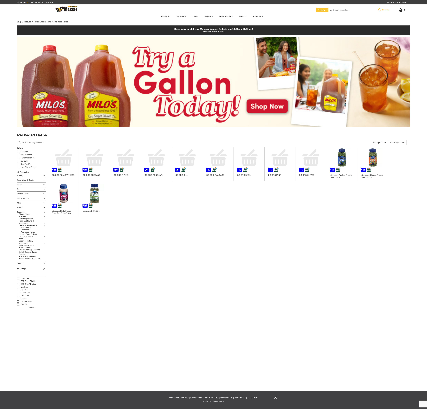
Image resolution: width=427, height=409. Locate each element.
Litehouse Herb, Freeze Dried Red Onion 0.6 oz (61, 212)
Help (217, 398)
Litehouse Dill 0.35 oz (92, 211)
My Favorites (21, 2)
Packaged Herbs (61, 22)
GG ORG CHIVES (306, 175)
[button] (45, 2)
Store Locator (196, 398)
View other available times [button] (213, 31)
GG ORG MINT (274, 175)
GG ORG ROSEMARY (153, 175)
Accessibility (252, 398)
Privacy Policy (226, 398)
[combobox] (322, 10)
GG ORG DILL (181, 175)
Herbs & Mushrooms (42, 22)
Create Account (402, 2)
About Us (184, 398)
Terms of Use (239, 398)
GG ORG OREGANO (91, 175)
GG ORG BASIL (244, 175)
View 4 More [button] (31, 307)
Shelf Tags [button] (21, 269)
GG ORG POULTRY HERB (63, 175)
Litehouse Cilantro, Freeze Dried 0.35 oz (372, 176)
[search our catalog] (330, 10)
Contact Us (208, 398)
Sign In (392, 2)
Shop (19, 22)
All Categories (23, 172)
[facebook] (275, 398)
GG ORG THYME (121, 175)
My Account (174, 398)
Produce (27, 22)
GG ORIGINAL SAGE (215, 175)
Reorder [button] (385, 10)
